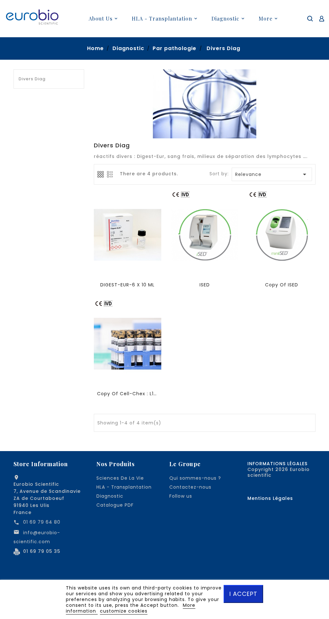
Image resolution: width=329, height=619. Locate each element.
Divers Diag (32, 79)
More (265, 18)
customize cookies (123, 611)
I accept (243, 594)
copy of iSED (281, 285)
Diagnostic (109, 496)
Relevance (272, 174)
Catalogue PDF (115, 505)
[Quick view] (128, 237)
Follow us (180, 496)
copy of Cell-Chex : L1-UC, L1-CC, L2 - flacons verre (127, 394)
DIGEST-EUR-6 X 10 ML (127, 285)
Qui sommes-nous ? (195, 478)
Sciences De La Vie (120, 478)
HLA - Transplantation (124, 487)
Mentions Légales (270, 498)
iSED (205, 285)
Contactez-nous (190, 487)
